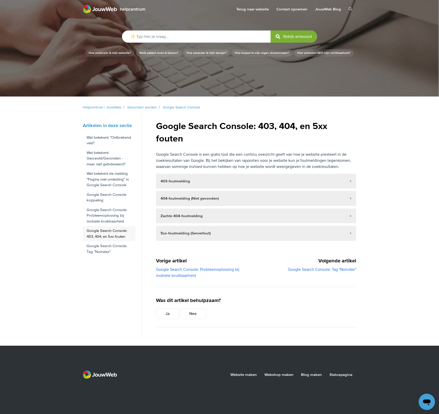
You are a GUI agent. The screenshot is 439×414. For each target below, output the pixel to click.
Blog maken (311, 374)
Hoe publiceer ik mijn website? (110, 53)
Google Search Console (181, 107)
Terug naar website (252, 9)
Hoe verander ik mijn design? (206, 53)
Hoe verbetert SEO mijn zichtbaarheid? (324, 53)
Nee (193, 313)
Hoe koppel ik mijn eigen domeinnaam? (262, 53)
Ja (167, 313)
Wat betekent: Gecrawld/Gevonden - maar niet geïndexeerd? (106, 158)
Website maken (243, 374)
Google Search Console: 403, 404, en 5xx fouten (107, 233)
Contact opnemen (291, 9)
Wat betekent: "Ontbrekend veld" (109, 140)
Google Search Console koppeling (106, 197)
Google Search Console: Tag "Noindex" (322, 269)
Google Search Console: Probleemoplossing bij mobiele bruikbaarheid (107, 216)
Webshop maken (278, 374)
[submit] (294, 36)
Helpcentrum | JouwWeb (102, 107)
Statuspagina (341, 374)
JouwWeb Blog (328, 9)
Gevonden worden (142, 107)
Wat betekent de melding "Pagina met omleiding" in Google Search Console (108, 179)
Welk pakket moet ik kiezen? (158, 53)
